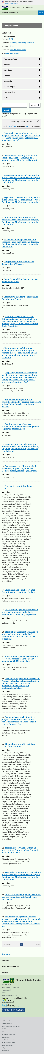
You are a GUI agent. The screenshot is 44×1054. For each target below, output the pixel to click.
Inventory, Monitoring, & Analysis (22, 42)
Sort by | (14, 126)
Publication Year (10, 59)
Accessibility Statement (8, 1034)
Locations (8, 70)
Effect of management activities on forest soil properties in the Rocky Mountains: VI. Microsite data (20, 658)
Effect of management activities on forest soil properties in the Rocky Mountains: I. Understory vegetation (20, 612)
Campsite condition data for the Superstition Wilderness (18, 263)
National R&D (6, 985)
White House (5, 1050)
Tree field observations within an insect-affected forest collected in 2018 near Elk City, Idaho (20, 850)
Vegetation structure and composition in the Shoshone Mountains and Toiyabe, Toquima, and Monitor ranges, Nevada (21, 199)
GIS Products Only (12, 53)
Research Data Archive (10, 13)
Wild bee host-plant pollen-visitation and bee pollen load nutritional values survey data (21, 897)
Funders (7, 75)
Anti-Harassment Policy (8, 1042)
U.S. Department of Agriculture (20, 8)
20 (29, 126)
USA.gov (4, 1048)
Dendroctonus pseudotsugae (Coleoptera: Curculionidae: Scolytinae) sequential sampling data (20, 426)
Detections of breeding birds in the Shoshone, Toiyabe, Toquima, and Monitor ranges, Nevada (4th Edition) (20, 468)
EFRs (6, 97)
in (28, 105)
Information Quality (7, 1045)
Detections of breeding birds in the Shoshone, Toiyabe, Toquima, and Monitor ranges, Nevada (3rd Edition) (19, 157)
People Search (6, 990)
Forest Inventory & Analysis (10, 987)
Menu (41, 12)
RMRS (11, 39)
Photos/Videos (9, 92)
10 (27, 126)
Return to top (7, 954)
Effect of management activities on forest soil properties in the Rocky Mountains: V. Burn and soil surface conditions (20, 635)
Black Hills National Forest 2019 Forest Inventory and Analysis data (18, 591)
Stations (4, 993)
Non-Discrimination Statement (10, 1040)
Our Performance (7, 1023)
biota (12, 46)
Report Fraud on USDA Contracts (11, 1026)
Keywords (8, 81)
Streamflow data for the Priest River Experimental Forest (20, 298)
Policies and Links (7, 1021)
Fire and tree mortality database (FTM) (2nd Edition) (18, 745)
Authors (7, 64)
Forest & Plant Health (18, 50)
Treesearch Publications (9, 995)
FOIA (3, 1032)
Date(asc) (12, 126)
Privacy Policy (6, 1037)
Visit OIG (4, 1029)
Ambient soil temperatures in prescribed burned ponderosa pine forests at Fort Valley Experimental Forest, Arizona (21, 403)
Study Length (9, 86)
